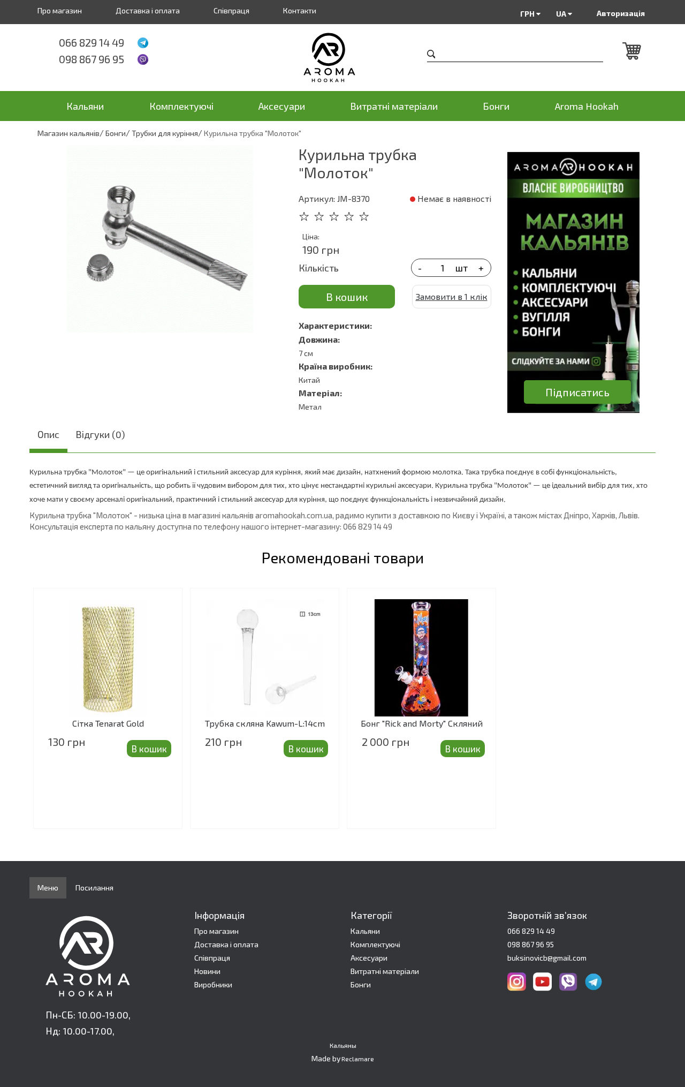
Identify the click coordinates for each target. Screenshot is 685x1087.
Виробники (213, 984)
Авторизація (621, 13)
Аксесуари (281, 106)
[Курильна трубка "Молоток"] (160, 239)
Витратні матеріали (394, 106)
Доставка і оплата (148, 10)
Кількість (319, 268)
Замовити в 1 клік (452, 296)
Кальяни (85, 106)
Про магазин (59, 10)
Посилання (94, 887)
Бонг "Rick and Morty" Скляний (422, 723)
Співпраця (231, 10)
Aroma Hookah (587, 106)
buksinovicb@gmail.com (547, 957)
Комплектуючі (181, 106)
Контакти (299, 10)
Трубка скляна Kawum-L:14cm (265, 723)
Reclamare (357, 1058)
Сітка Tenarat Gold (108, 723)
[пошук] (431, 55)
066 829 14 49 (91, 42)
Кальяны (343, 1045)
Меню (47, 887)
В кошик (347, 296)
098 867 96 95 (91, 58)
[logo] (343, 57)
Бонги (496, 106)
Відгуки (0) (100, 434)
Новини (207, 971)
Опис (48, 434)
